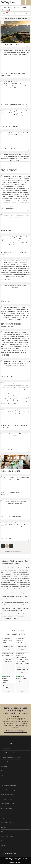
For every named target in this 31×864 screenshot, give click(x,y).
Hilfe (2, 775)
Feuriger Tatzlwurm (9, 170)
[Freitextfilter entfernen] (23, 2)
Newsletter (4, 766)
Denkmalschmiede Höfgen (8, 687)
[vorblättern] (25, 32)
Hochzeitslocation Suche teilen (12, 551)
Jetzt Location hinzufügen (15, 731)
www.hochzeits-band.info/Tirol (13, 610)
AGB (2, 831)
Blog (2, 771)
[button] (3, 546)
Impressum (4, 827)
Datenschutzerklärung (7, 836)
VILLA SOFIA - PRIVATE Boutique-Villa (22, 668)
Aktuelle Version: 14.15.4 (15, 862)
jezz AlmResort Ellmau (10, 44)
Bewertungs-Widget (6, 808)
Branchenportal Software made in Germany (13, 859)
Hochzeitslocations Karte (7, 752)
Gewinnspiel (4, 761)
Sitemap (3, 845)
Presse (3, 841)
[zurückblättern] (5, 32)
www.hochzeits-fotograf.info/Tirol (17, 605)
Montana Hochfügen (8, 660)
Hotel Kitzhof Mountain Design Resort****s (13, 74)
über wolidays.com (6, 822)
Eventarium (22, 682)
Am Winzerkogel (22, 646)
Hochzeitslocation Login (9, 853)
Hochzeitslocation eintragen (8, 790)
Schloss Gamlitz (8, 646)
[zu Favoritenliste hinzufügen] (2, 22)
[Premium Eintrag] (27, 631)
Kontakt (3, 818)
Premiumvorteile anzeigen (8, 794)
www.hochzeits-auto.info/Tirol (9, 618)
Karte (12, 13)
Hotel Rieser (6, 538)
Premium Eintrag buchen (8, 803)
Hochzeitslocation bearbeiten (9, 785)
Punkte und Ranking (6, 799)
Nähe (18, 13)
